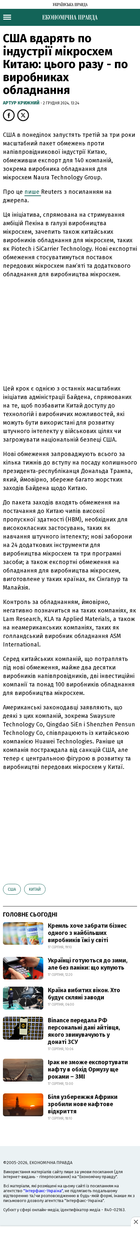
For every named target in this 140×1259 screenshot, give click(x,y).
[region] (70, 330)
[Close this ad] (135, 1221)
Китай (35, 889)
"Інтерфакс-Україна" (43, 1190)
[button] (9, 115)
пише (32, 191)
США (12, 889)
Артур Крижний (21, 103)
